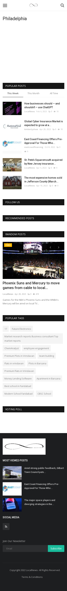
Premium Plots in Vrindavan (19, 355)
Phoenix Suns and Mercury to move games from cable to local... (31, 285)
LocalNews (29, 111)
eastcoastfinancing (33, 147)
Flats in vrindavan (14, 363)
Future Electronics (21, 328)
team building (46, 355)
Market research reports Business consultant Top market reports (31, 338)
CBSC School (44, 393)
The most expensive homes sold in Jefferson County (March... (43, 179)
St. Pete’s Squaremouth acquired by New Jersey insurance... (43, 161)
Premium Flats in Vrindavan (19, 371)
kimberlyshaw (31, 129)
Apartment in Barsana (48, 378)
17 (5, 328)
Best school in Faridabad (17, 386)
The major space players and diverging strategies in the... (39, 502)
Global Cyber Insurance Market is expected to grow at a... (43, 123)
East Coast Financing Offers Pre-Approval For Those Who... (43, 141)
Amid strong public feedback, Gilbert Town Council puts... (44, 470)
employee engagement (36, 348)
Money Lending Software (18, 378)
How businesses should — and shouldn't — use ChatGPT (42, 105)
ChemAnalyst (11, 348)
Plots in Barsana (37, 363)
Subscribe (56, 548)
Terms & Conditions (32, 577)
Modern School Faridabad (18, 393)
